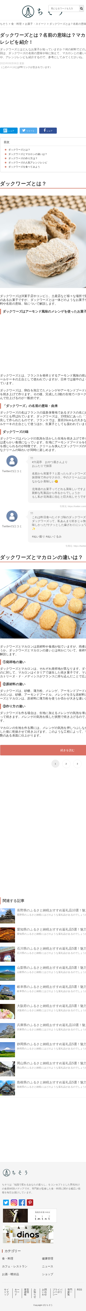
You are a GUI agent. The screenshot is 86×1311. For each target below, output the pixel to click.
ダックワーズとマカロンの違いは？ (27, 154)
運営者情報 (26, 1292)
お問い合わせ (44, 1292)
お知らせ (35, 1293)
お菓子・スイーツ (35, 23)
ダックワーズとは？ (19, 149)
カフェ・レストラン (14, 1266)
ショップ (47, 1274)
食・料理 (16, 23)
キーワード (17, 1292)
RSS (79, 1289)
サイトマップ (6, 1292)
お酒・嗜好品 (10, 1274)
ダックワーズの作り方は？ (23, 158)
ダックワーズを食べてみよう (24, 166)
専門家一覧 (69, 1292)
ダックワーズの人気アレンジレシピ (27, 162)
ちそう (4, 23)
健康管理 (47, 1258)
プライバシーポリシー (57, 1292)
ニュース (47, 1266)
